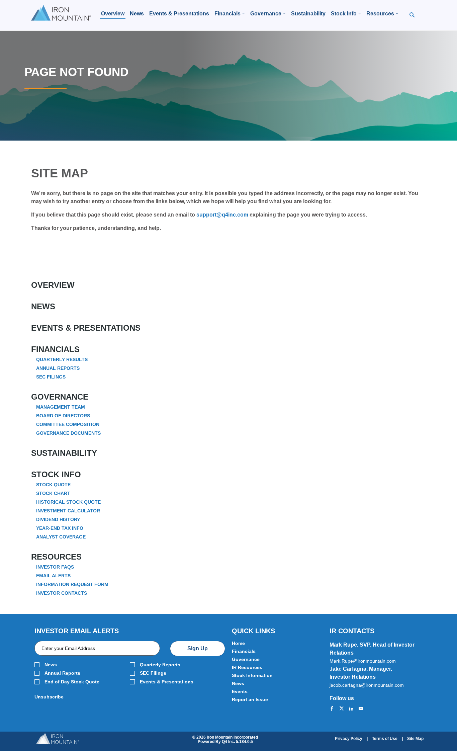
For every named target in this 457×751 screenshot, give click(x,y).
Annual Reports (58, 368)
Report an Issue (250, 699)
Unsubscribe (49, 696)
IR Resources (247, 667)
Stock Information (252, 675)
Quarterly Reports (160, 664)
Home (238, 643)
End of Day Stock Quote (71, 681)
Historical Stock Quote (68, 502)
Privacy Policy (348, 738)
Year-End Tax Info (59, 528)
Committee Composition (67, 424)
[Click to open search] (412, 15)
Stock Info (56, 475)
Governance (59, 397)
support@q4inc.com (222, 215)
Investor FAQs (55, 567)
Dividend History (58, 519)
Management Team (60, 407)
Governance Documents (68, 433)
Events (240, 691)
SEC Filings (51, 376)
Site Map (415, 738)
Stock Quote (53, 484)
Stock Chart (53, 493)
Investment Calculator (68, 510)
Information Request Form (72, 584)
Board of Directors (63, 415)
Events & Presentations (86, 328)
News (43, 307)
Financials (55, 349)
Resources (56, 557)
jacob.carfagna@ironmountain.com (367, 685)
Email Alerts (53, 575)
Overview (53, 285)
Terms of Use (384, 738)
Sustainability (64, 453)
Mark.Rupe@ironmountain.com (363, 661)
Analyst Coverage (61, 536)
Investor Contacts (61, 593)
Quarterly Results (62, 359)
